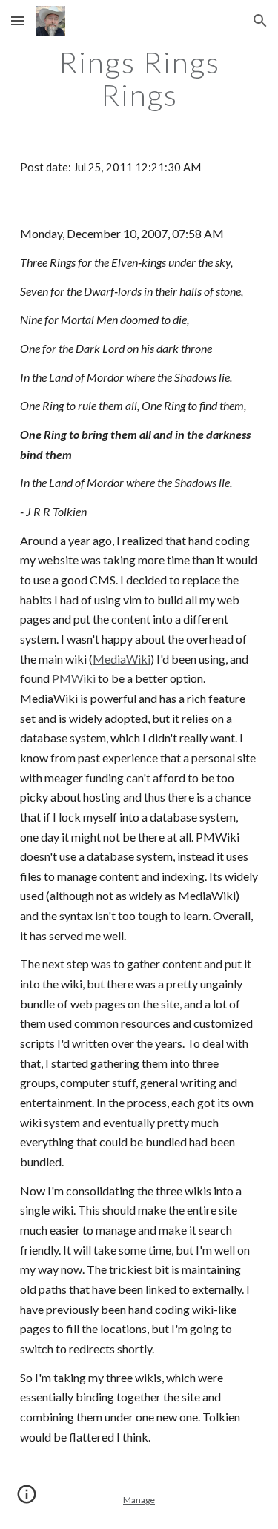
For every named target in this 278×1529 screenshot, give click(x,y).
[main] (139, 78)
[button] (18, 20)
